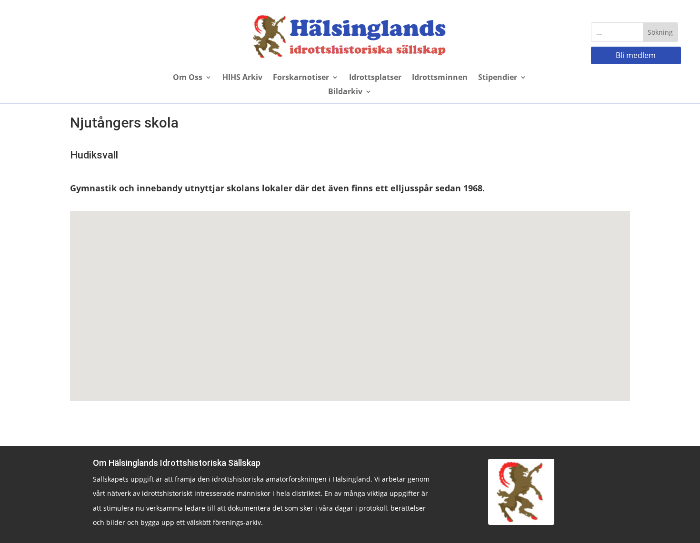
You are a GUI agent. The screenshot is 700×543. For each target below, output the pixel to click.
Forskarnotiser (301, 78)
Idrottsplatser (375, 78)
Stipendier (497, 78)
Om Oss (187, 78)
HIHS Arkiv (242, 78)
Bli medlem (636, 55)
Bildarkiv (345, 92)
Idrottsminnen (440, 78)
